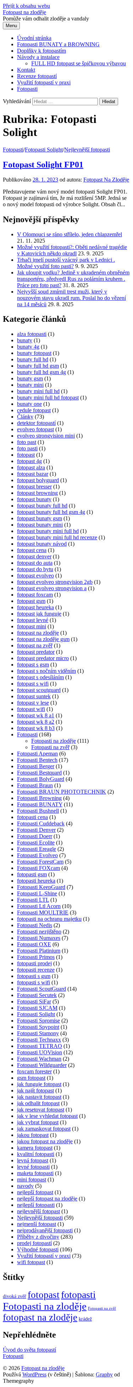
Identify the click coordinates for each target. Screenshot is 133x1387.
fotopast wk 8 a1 (35, 715)
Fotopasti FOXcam (38, 868)
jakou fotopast (33, 1135)
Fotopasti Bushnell (38, 811)
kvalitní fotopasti (35, 1154)
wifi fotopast (31, 1262)
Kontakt (26, 70)
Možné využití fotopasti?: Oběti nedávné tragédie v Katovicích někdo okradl (72, 250)
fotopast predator (36, 652)
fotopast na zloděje (38, 633)
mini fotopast (31, 1179)
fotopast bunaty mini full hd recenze (57, 537)
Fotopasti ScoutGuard (41, 989)
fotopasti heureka (36, 881)
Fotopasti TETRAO (39, 1046)
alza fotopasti (31, 334)
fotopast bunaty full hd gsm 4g (51, 512)
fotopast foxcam (35, 595)
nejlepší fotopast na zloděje (47, 1199)
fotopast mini (31, 626)
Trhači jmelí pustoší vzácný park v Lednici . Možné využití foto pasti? (66, 263)
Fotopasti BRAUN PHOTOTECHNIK (61, 792)
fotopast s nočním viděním (46, 671)
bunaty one (29, 404)
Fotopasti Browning (39, 798)
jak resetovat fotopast (40, 1110)
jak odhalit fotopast (38, 1103)
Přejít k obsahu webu (26, 6)
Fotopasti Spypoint (38, 1027)
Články (25, 417)
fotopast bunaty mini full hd (48, 531)
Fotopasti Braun (35, 785)
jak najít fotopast (35, 1090)
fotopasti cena (32, 817)
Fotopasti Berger (35, 766)
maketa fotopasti (35, 1173)
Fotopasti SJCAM (37, 1008)
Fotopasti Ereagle (36, 849)
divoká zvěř (14, 1296)
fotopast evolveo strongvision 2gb (55, 582)
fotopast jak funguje (39, 614)
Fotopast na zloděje (24, 12)
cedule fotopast (34, 410)
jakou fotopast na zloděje (45, 1141)
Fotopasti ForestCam (40, 862)
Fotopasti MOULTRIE (42, 912)
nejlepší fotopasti (36, 1205)
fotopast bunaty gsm (39, 518)
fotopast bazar (32, 474)
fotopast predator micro (43, 658)
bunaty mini (30, 385)
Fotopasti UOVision (39, 1052)
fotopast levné (32, 620)
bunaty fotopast (34, 353)
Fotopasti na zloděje (53, 741)
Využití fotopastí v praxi (44, 82)
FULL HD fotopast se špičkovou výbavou (78, 63)
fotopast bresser (34, 487)
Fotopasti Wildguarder (42, 1065)
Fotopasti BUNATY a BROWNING (58, 44)
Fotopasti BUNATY (39, 804)
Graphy (104, 1374)
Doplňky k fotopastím (41, 51)
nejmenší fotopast (36, 1224)
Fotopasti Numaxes (38, 938)
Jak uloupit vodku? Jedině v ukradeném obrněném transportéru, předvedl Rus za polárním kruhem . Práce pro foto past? (73, 278)
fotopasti (78, 1294)
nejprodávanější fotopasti (45, 1230)
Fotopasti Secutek (37, 995)
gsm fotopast (31, 1078)
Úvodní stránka (34, 38)
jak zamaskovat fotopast (44, 1129)
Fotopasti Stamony (38, 1033)
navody (25, 1186)
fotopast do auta (34, 563)
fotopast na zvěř (34, 645)
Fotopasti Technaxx (39, 1040)
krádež (85, 1319)
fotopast (26, 455)
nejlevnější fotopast (38, 1211)
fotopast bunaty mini (40, 525)
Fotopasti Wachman (39, 1059)
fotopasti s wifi (33, 982)
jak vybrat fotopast (38, 1122)
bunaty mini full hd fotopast (48, 398)
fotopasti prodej (34, 963)
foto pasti (27, 448)
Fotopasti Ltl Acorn (39, 906)
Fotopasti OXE (34, 944)
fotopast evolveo (35, 576)
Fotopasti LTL (33, 900)
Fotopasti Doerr (34, 836)
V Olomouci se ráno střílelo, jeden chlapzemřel (69, 234)
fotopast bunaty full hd (42, 506)
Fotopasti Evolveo (37, 855)
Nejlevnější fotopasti (87, 150)
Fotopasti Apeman (37, 754)
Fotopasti (27, 89)
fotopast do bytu (35, 569)
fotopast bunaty (34, 499)
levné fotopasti (33, 1167)
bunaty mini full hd (38, 391)
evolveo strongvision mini (46, 436)
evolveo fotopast (35, 429)
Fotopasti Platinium (38, 951)
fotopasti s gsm (33, 976)
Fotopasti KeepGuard (41, 887)
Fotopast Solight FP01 (43, 164)
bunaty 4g (28, 347)
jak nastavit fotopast (39, 1097)
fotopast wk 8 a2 (35, 722)
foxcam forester (34, 1071)
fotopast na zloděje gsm (43, 639)
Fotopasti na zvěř (50, 747)
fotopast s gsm (33, 665)
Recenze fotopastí (37, 76)
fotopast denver (34, 556)
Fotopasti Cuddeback (41, 823)
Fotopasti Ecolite (36, 843)
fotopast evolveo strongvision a (52, 588)
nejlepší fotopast (35, 1192)
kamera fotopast (34, 1148)
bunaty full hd (32, 359)
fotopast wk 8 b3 (36, 728)
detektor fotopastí (36, 423)
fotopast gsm (31, 601)
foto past (26, 442)
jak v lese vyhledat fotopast (47, 1116)
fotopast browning (37, 493)
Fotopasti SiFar (34, 1001)
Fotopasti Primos (36, 957)
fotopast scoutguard (39, 690)
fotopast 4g (29, 461)
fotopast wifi (31, 709)
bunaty (24, 340)
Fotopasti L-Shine (37, 893)
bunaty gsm (30, 378)
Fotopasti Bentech (37, 760)
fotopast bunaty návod (42, 544)
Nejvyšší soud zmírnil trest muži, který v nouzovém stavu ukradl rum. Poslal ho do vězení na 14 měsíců (71, 298)
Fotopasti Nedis (34, 925)
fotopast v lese (33, 703)
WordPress (34, 1374)
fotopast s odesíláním (40, 677)
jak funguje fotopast (39, 1084)
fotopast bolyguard (38, 480)
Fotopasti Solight (44, 150)
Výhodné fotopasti (38, 1249)
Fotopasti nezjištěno (39, 932)
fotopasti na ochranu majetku (49, 919)
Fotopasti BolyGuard (40, 779)
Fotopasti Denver (36, 830)
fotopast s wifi (33, 684)
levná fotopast (32, 1160)
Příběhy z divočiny (38, 1237)
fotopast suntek (34, 696)
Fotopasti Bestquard (39, 773)
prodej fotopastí (34, 1243)
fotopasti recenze (36, 970)
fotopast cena (31, 550)
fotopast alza (31, 467)
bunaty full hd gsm (38, 366)
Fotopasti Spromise (38, 1021)
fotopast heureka (35, 607)
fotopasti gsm (32, 874)
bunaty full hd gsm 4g (41, 372)
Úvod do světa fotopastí (29, 1350)
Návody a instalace (38, 57)
